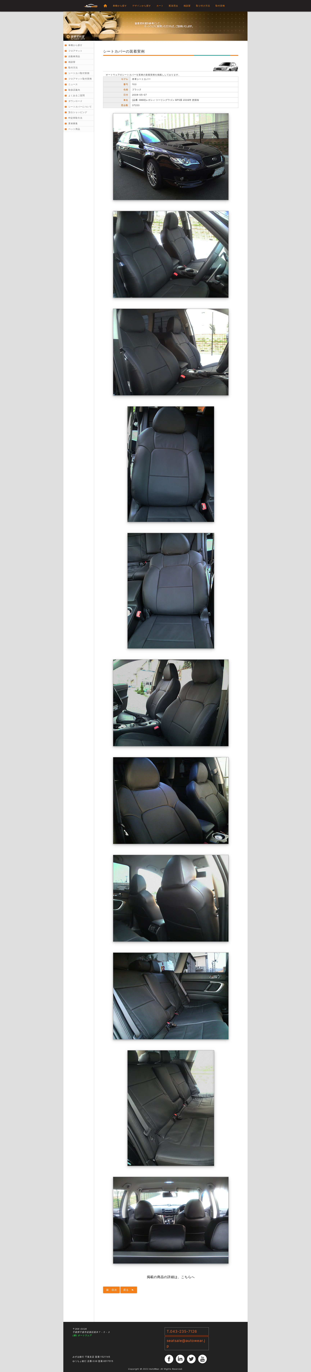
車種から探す (120, 5)
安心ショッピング (77, 112)
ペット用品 (74, 129)
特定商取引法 (75, 117)
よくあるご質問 (76, 95)
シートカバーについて (80, 106)
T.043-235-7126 (182, 1331)
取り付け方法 (203, 5)
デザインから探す (141, 5)
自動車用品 (74, 56)
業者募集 (73, 123)
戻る (128, 1289)
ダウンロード (75, 101)
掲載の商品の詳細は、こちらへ (171, 1277)
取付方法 (73, 67)
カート (159, 5)
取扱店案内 (74, 90)
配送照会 (173, 5)
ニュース (73, 84)
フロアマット (75, 50)
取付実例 (220, 5)
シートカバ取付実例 (78, 73)
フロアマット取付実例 (80, 78)
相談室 (187, 5)
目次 (111, 1289)
